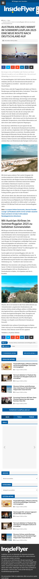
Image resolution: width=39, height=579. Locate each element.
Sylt (37, 342)
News (13, 346)
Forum (31, 417)
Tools (19, 417)
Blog (7, 417)
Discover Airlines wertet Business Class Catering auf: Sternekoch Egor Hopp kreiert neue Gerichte (24, 387)
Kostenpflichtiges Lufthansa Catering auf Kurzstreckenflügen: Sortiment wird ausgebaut (25, 365)
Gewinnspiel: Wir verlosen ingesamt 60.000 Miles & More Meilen (25, 513)
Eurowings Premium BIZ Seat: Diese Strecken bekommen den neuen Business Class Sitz (24, 399)
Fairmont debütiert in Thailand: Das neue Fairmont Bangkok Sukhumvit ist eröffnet (24, 376)
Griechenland (21, 342)
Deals (5, 422)
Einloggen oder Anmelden (20, 1)
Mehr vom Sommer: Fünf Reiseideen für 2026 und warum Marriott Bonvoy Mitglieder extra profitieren (16, 460)
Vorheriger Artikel (10, 353)
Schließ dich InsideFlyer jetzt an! (19, 410)
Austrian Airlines (13, 342)
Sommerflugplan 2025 (30, 342)
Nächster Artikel (29, 353)
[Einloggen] (37, 12)
